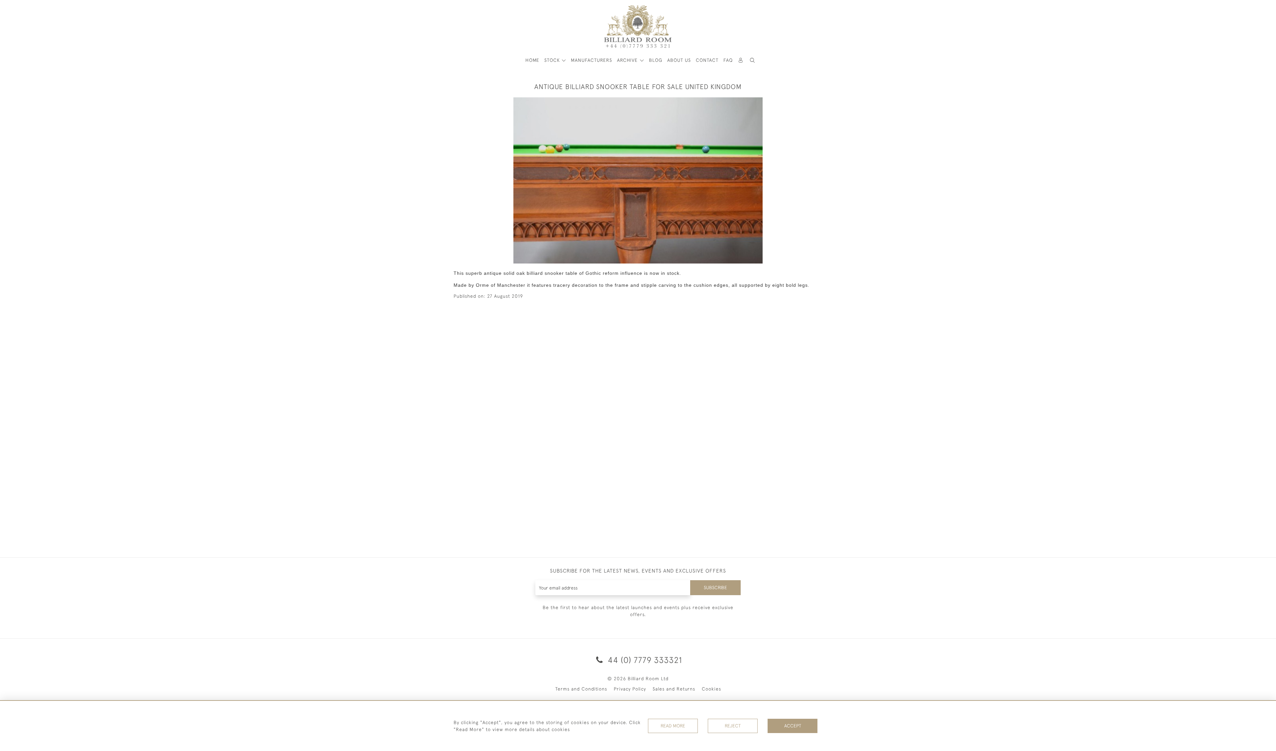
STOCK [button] (553, 60)
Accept (792, 725)
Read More (673, 725)
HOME (532, 60)
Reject (733, 725)
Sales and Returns (674, 689)
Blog (655, 60)
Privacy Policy (630, 689)
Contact (707, 60)
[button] (752, 60)
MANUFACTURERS (591, 60)
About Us (679, 60)
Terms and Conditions (581, 689)
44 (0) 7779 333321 (643, 660)
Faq (728, 60)
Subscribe (715, 587)
